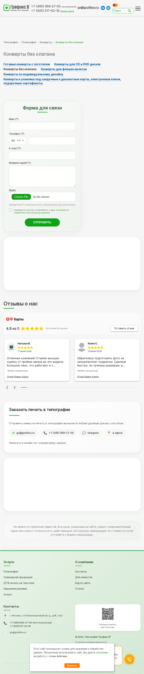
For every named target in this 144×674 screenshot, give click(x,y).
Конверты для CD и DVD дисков (77, 64)
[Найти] (130, 10)
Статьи (79, 588)
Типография (11, 42)
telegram (93, 432)
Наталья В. (24, 343)
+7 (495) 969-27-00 (61, 432)
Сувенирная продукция (18, 577)
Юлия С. (93, 343)
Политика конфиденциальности (91, 642)
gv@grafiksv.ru (88, 7)
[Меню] (137, 8)
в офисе (118, 432)
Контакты (81, 571)
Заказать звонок (67, 11)
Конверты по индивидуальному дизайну (33, 74)
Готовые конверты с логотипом (27, 64)
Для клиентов (83, 577)
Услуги (8, 594)
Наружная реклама (15, 588)
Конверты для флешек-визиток (64, 69)
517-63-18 (45, 11)
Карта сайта (82, 582)
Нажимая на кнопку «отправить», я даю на (41, 211)
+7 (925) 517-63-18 (20, 626)
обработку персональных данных (32, 212)
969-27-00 (46, 6)
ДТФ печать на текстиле (19, 582)
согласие (61, 210)
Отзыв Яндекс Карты (17, 376)
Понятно (72, 665)
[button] (7, 387)
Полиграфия (29, 42)
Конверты (46, 42)
